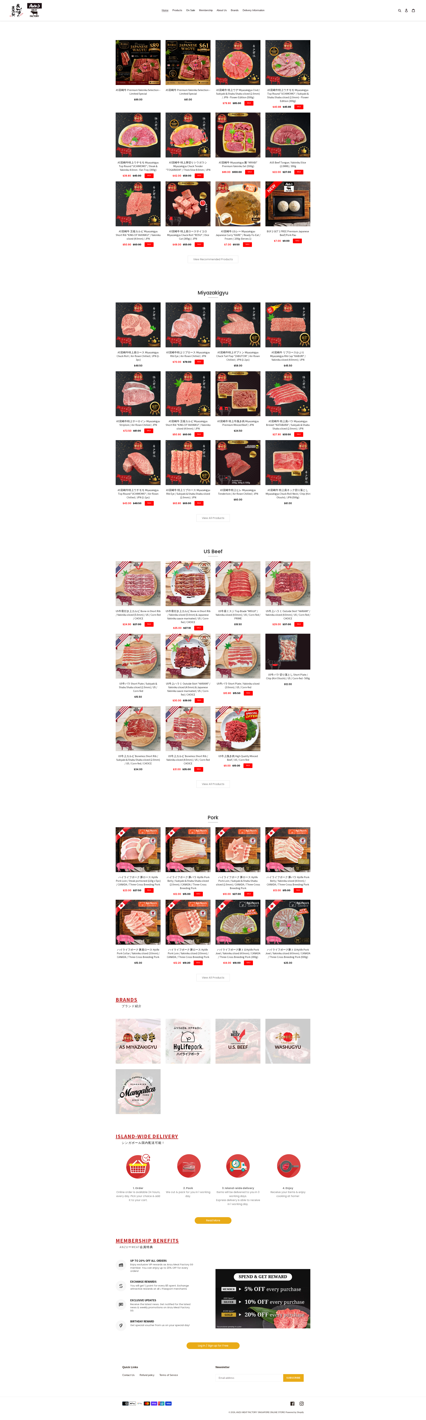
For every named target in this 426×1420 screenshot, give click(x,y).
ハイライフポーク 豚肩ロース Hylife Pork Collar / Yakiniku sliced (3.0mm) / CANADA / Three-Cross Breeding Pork (138, 953)
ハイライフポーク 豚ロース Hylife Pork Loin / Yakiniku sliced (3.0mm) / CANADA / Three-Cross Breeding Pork (188, 953)
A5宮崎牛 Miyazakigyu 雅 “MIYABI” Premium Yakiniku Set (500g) (238, 164)
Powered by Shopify (295, 1412)
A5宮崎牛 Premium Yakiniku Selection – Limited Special (138, 91)
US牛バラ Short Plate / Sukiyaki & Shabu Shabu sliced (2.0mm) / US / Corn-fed (138, 687)
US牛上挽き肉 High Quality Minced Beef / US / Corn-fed (238, 758)
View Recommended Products (213, 259)
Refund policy (147, 1375)
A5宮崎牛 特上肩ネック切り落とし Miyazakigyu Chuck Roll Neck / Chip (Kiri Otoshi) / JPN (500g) (288, 493)
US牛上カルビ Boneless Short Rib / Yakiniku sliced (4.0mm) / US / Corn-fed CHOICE (188, 759)
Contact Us (128, 1375)
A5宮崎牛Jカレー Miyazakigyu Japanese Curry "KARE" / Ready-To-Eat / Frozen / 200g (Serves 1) (238, 235)
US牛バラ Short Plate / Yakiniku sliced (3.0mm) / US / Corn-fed (238, 685)
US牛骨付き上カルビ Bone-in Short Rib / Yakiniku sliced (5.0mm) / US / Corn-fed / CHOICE (138, 614)
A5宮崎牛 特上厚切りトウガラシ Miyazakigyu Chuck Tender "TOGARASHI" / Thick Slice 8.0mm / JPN (188, 166)
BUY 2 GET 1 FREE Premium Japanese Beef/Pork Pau (288, 233)
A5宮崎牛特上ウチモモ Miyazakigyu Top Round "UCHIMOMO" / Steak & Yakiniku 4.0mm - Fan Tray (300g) (138, 166)
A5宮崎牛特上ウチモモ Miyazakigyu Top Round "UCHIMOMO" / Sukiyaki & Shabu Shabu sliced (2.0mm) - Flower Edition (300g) (288, 95)
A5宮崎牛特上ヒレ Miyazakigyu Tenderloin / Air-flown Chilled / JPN (238, 492)
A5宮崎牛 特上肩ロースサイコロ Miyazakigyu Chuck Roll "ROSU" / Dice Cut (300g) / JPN (188, 235)
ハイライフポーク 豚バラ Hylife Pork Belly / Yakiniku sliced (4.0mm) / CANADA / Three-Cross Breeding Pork (288, 880)
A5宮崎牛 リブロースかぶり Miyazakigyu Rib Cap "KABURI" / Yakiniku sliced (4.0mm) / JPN (288, 356)
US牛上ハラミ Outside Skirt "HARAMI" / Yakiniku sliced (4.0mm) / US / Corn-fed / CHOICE (288, 614)
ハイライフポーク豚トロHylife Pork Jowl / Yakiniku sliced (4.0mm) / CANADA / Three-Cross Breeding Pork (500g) (287, 953)
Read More (213, 1220)
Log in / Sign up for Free (213, 1346)
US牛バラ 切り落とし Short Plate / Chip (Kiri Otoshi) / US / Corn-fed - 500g (288, 676)
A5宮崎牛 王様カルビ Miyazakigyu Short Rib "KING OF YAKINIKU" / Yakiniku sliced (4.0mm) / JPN (138, 235)
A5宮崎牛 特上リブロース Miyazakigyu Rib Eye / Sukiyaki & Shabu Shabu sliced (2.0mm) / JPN (188, 493)
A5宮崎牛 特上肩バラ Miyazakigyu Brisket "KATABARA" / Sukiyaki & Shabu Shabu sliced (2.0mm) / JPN (288, 425)
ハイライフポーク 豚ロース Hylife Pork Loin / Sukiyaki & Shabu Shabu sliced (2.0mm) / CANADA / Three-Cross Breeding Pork (238, 882)
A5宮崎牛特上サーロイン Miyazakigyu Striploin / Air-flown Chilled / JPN (138, 423)
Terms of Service (168, 1375)
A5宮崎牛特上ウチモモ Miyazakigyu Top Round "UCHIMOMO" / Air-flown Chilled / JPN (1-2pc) (138, 493)
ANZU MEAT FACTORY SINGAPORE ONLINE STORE (260, 1412)
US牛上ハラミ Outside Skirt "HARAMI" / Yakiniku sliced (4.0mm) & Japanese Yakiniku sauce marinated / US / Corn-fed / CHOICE (188, 689)
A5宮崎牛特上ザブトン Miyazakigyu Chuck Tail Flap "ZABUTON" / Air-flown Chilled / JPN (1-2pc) (238, 356)
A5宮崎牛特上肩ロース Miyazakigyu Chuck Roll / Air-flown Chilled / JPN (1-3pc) (138, 356)
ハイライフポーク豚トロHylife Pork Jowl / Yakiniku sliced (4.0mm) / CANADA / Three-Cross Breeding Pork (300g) (237, 953)
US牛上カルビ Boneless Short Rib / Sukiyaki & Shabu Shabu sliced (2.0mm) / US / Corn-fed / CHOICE (138, 759)
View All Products (213, 518)
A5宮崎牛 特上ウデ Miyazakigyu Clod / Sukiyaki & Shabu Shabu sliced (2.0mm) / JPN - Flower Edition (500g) (238, 93)
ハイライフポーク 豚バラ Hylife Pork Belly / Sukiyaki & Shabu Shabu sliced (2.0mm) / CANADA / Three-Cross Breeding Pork (188, 882)
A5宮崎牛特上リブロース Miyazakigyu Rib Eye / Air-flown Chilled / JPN (188, 354)
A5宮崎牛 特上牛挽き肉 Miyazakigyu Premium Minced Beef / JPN (238, 423)
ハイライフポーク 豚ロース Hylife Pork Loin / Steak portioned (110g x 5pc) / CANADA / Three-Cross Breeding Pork (138, 880)
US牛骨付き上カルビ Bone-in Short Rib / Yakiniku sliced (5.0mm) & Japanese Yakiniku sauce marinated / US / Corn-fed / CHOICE (188, 616)
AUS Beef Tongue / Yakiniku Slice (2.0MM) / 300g (288, 164)
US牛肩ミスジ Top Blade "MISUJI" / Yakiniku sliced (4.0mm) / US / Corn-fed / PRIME (238, 614)
